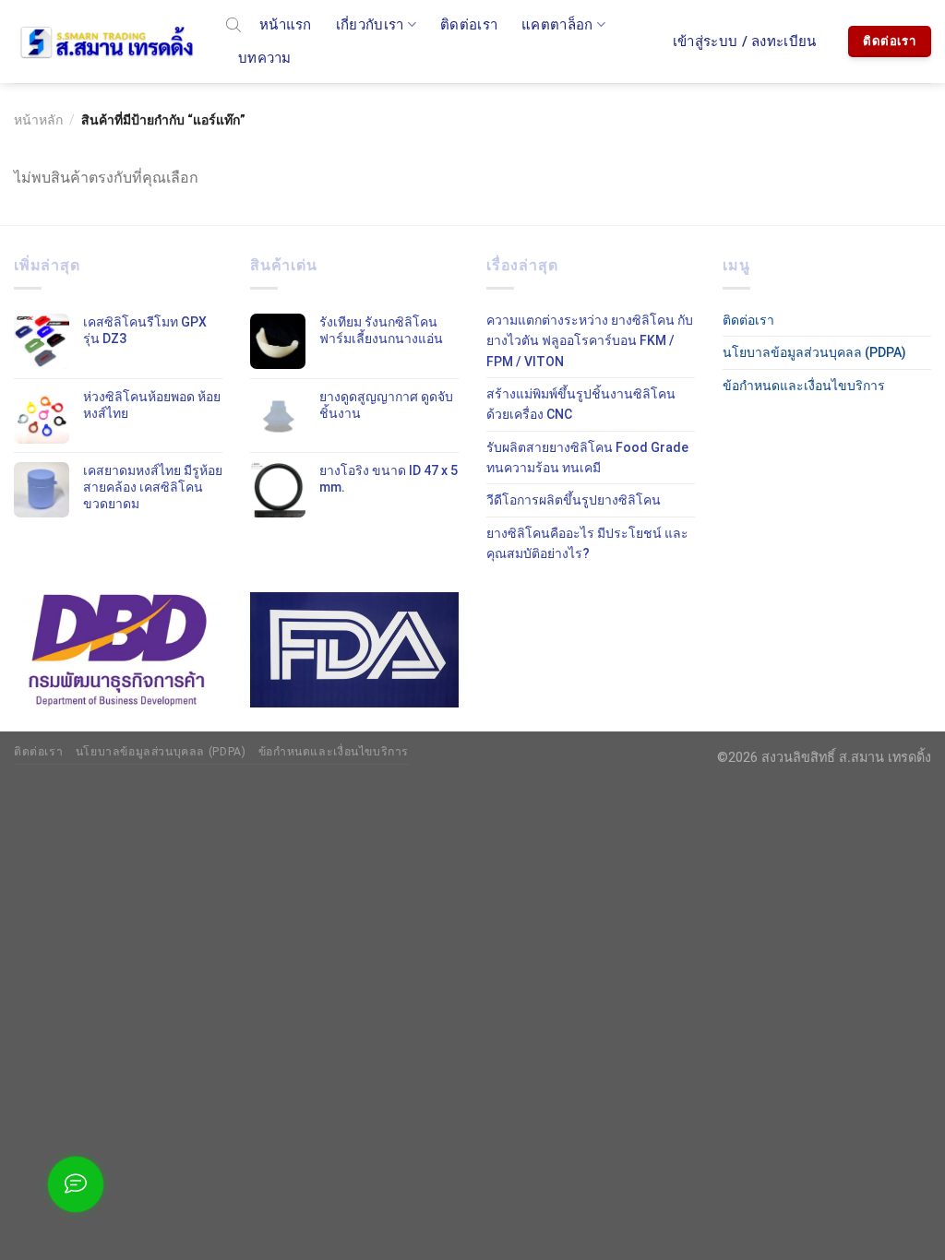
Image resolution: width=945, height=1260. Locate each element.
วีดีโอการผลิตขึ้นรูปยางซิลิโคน (573, 500)
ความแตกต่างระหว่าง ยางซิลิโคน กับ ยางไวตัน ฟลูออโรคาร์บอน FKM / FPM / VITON (589, 341)
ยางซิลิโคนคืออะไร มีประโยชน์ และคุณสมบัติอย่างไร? (587, 543)
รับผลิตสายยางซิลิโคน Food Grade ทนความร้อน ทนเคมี (587, 457)
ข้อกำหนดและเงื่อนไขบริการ (804, 385)
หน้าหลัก (38, 120)
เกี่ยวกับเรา (370, 25)
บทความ (265, 58)
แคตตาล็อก (556, 25)
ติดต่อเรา (468, 25)
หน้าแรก (285, 25)
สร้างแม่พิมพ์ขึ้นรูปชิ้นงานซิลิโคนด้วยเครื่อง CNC (581, 404)
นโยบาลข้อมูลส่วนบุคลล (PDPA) (814, 352)
